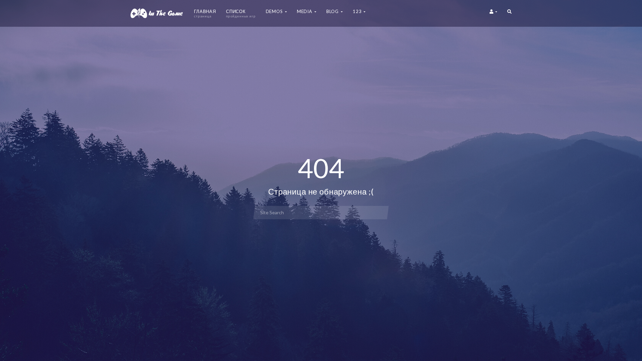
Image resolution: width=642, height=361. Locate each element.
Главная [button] (205, 13)
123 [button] (358, 11)
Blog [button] (333, 11)
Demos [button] (275, 11)
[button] (509, 13)
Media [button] (305, 11)
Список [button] (241, 13)
